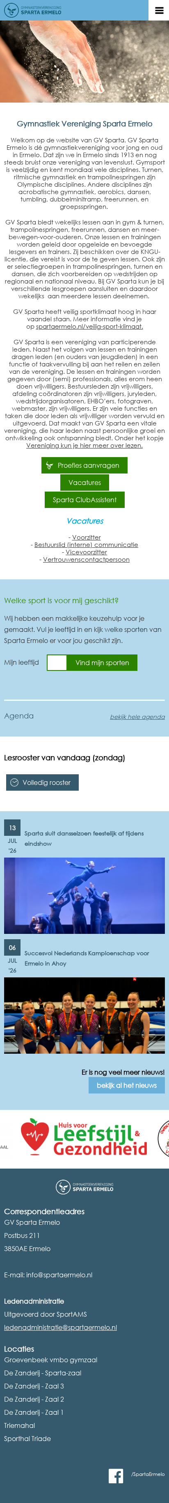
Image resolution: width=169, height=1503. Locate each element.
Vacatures (85, 482)
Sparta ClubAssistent (84, 500)
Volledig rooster (47, 782)
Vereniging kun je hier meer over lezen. (84, 445)
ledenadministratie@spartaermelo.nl (60, 1327)
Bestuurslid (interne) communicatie (86, 544)
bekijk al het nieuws (127, 1085)
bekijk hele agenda (137, 716)
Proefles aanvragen (88, 465)
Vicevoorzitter (86, 552)
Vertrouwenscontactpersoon (86, 559)
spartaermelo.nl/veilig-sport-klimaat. (89, 326)
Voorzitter (86, 537)
